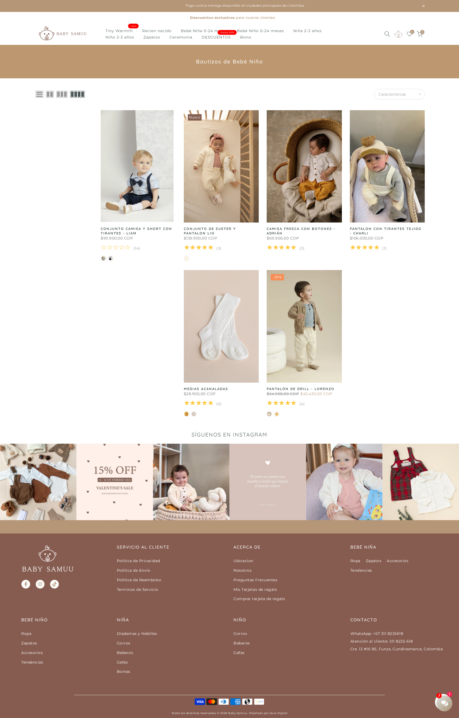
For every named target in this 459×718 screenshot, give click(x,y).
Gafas (122, 662)
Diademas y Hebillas (137, 633)
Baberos (125, 652)
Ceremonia (180, 37)
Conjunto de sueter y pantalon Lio (210, 230)
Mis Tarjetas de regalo (255, 589)
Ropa (355, 560)
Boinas (123, 671)
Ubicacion (243, 560)
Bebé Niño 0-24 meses (260, 30)
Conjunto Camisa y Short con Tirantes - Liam (136, 230)
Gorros (123, 643)
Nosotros (242, 570)
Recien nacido (157, 30)
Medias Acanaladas (206, 389)
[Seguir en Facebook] (25, 584)
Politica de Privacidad (138, 560)
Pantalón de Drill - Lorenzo (300, 389)
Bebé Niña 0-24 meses (204, 30)
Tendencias (361, 570)
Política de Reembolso (139, 580)
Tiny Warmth (121, 30)
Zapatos (151, 37)
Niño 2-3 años (119, 37)
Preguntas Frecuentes (255, 580)
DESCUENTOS (218, 37)
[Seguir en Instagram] (40, 584)
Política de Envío (133, 570)
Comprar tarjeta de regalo (259, 598)
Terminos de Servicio (137, 589)
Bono (245, 37)
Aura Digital (279, 713)
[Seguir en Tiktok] (54, 584)
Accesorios (397, 560)
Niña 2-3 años (307, 30)
